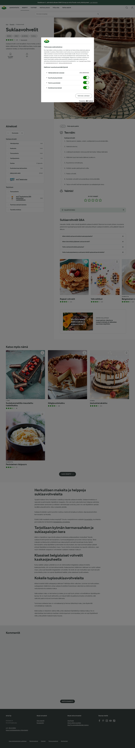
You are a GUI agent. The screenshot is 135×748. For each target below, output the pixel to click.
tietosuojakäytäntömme (65, 63)
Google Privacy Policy (85, 61)
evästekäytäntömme (51, 63)
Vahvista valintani (84, 96)
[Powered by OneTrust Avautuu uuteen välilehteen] (86, 101)
